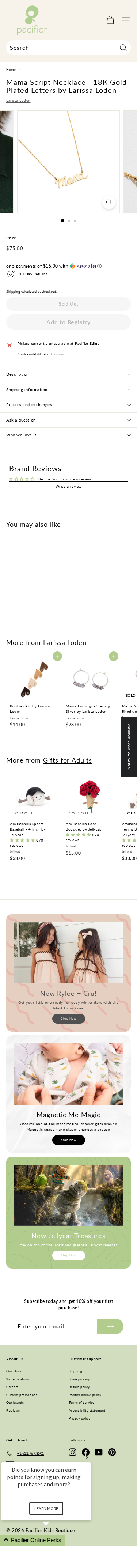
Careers (12, 1387)
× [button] (87, 1457)
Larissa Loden (18, 100)
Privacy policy (80, 1418)
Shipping (13, 292)
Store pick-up (79, 1379)
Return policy (79, 1387)
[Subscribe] (110, 1326)
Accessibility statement (87, 1411)
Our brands (15, 1403)
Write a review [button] (69, 486)
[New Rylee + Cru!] (68, 952)
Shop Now (68, 1018)
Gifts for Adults (67, 760)
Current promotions (21, 1395)
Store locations (18, 1379)
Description (17, 374)
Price (11, 237)
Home (11, 70)
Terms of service (82, 1403)
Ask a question (21, 419)
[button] (68, 266)
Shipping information (26, 389)
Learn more (46, 1508)
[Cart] (110, 20)
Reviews (13, 1411)
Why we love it (21, 434)
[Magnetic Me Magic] (68, 1073)
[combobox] (68, 47)
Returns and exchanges (29, 404)
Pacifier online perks (85, 1395)
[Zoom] (109, 202)
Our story (14, 1371)
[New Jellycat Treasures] (68, 1195)
